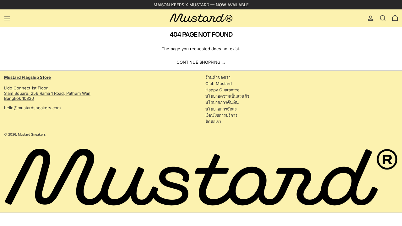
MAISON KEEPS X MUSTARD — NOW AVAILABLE (201, 4)
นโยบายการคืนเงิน (222, 102)
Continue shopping (198, 62)
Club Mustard (218, 83)
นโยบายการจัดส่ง (220, 108)
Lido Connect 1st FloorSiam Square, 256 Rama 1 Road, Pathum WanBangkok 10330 (47, 88)
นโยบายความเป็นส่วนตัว (227, 96)
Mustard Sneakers (32, 134)
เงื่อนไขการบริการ (221, 115)
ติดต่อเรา (213, 121)
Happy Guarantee (222, 89)
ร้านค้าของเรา (218, 77)
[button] (383, 18)
